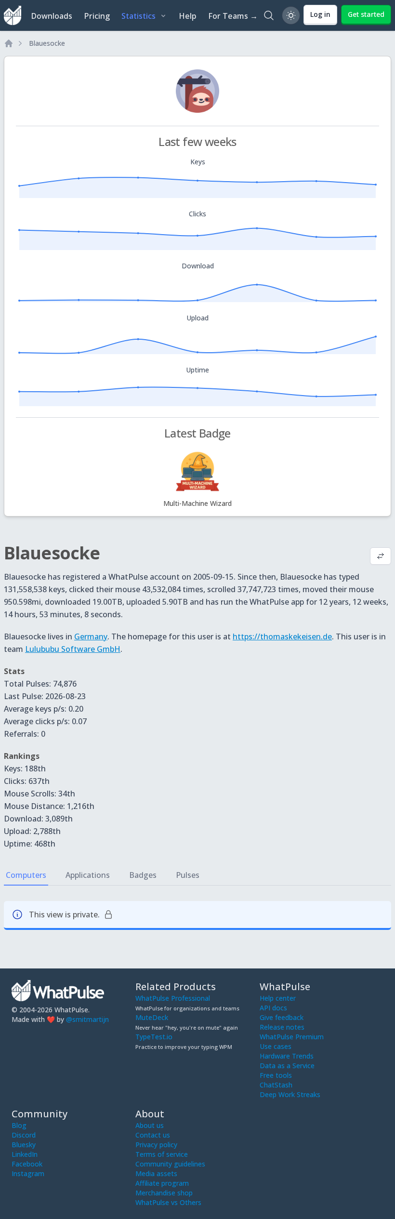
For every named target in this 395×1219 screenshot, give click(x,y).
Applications (88, 875)
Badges (143, 875)
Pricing (97, 16)
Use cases (275, 1046)
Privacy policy (156, 1144)
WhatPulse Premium (292, 1036)
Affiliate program (162, 1183)
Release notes (282, 1027)
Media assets (156, 1173)
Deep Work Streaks (290, 1094)
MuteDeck (151, 1017)
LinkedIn (25, 1154)
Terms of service (161, 1154)
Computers (26, 875)
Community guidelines (170, 1163)
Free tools (276, 1075)
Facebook (27, 1163)
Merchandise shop (164, 1192)
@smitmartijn (87, 1019)
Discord (24, 1135)
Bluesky (24, 1144)
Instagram (28, 1173)
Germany (90, 636)
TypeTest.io (153, 1036)
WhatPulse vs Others (168, 1202)
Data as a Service (287, 1065)
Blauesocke (47, 43)
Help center (278, 998)
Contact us (152, 1135)
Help (188, 16)
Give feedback (281, 1017)
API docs (273, 1007)
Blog (19, 1125)
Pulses (187, 875)
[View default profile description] (380, 557)
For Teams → (233, 16)
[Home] (8, 43)
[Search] (269, 15)
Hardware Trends (287, 1055)
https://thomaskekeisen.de (282, 636)
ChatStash (276, 1084)
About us (149, 1125)
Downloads (51, 16)
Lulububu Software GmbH (72, 649)
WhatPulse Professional (172, 998)
